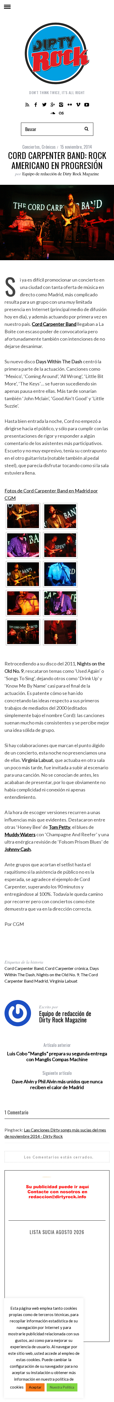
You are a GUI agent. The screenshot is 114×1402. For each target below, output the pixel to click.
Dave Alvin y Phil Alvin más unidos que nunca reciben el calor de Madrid (57, 1080)
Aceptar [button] (35, 1387)
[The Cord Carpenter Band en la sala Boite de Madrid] (23, 516)
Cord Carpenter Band (24, 968)
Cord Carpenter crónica (66, 968)
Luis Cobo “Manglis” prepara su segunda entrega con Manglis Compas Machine (57, 1052)
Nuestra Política (62, 1387)
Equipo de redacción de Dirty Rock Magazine (60, 173)
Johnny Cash (18, 849)
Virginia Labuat (63, 980)
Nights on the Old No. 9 (57, 974)
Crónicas (49, 147)
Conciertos (31, 147)
